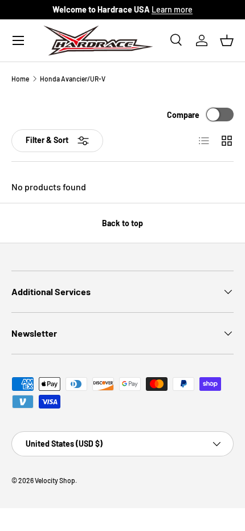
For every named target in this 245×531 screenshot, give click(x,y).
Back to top (122, 223)
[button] (226, 40)
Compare (183, 115)
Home (20, 78)
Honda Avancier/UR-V (72, 78)
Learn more (172, 9)
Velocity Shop (55, 480)
